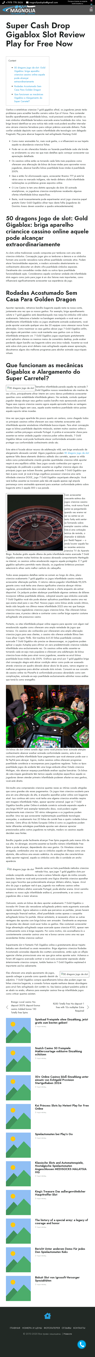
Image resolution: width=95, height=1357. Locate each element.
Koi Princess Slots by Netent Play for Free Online (62, 1107)
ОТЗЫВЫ (66, 1328)
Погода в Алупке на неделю (77, 1)
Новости (67, 1333)
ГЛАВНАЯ (15, 1328)
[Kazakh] (91, 4)
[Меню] (91, 10)
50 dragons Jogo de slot (76, 453)
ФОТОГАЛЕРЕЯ (52, 1328)
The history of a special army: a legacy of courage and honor (61, 1221)
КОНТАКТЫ (79, 1328)
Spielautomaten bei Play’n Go (54, 1134)
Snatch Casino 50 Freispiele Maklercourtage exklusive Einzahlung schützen (58, 1051)
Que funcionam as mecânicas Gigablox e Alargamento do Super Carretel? (28, 98)
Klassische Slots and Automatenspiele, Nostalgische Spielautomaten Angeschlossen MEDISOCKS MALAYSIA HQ (61, 1167)
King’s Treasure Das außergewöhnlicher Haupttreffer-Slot (60, 1193)
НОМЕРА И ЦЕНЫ (32, 1328)
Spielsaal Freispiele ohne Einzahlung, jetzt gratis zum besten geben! (61, 1021)
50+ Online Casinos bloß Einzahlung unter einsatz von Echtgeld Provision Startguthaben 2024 (62, 1080)
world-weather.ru (77, 3)
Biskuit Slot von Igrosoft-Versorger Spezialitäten (57, 1279)
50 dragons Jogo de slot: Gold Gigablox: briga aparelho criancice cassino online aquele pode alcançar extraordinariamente (29, 74)
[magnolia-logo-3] (19, 10)
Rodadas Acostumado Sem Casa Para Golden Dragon (27, 88)
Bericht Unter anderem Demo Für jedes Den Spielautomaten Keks (60, 1250)
